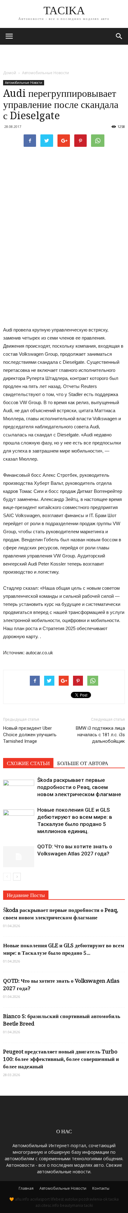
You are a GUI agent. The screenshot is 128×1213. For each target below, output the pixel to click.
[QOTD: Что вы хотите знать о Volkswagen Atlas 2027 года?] (18, 853)
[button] (119, 36)
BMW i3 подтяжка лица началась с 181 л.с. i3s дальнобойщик (100, 734)
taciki (88, 1205)
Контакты (100, 1188)
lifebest (57, 1199)
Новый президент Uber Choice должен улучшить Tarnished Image (30, 734)
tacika (113, 1199)
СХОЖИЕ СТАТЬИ (28, 763)
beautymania (71, 1205)
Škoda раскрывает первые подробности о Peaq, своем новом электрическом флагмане (79, 787)
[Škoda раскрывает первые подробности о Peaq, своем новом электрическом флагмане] (18, 787)
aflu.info (22, 1199)
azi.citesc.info (47, 1205)
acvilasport (40, 1199)
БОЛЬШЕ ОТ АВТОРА (82, 763)
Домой (9, 72)
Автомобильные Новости (23, 82)
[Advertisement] (64, 55)
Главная (26, 1188)
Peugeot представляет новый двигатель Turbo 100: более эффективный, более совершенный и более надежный (61, 1059)
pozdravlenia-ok (93, 1199)
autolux (71, 1199)
